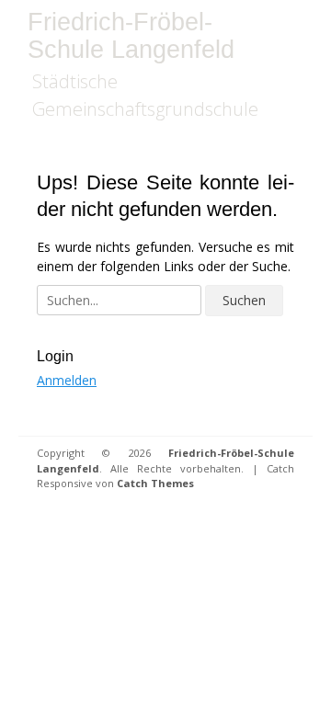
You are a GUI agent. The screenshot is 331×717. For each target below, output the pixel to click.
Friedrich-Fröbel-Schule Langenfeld (131, 35)
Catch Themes (155, 483)
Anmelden (67, 380)
